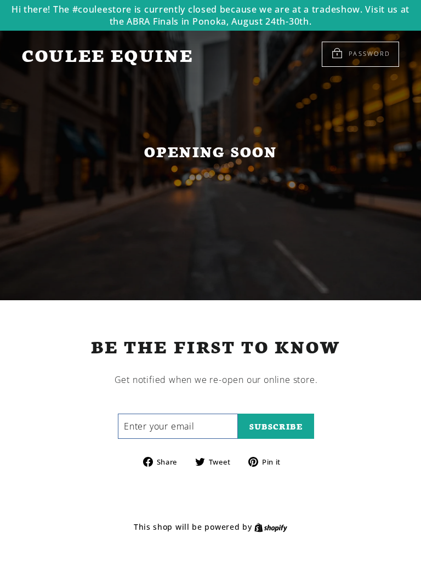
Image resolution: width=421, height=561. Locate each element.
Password (369, 53)
